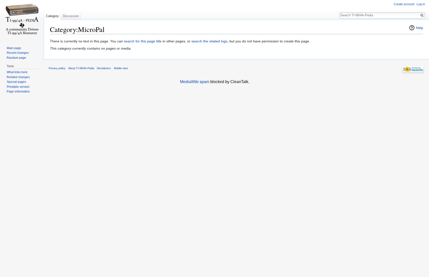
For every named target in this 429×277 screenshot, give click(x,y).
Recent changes (18, 53)
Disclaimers (104, 68)
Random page (16, 58)
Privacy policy (57, 68)
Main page (14, 48)
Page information (18, 91)
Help (419, 28)
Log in (421, 4)
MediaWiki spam (194, 82)
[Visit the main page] (22, 20)
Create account (404, 4)
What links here (17, 72)
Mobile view (121, 68)
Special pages (16, 82)
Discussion (71, 16)
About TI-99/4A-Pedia (81, 68)
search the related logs (209, 41)
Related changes (18, 77)
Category (52, 16)
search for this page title (143, 41)
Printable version (18, 87)
